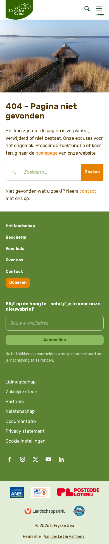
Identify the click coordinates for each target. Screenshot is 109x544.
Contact (14, 271)
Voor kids (15, 248)
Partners (15, 401)
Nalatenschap (20, 411)
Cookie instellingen (26, 441)
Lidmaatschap (20, 382)
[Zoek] (84, 10)
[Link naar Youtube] (48, 459)
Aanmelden (54, 340)
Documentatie (21, 421)
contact (87, 191)
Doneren (18, 282)
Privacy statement (25, 431)
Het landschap (20, 226)
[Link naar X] (35, 459)
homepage (46, 153)
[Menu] (99, 8)
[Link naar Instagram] (22, 459)
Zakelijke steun (21, 391)
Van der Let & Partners (64, 536)
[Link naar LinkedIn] (61, 459)
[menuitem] (84, 10)
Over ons (14, 260)
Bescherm (16, 237)
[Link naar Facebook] (10, 459)
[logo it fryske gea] (27, 10)
